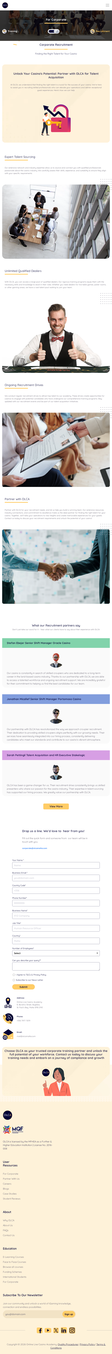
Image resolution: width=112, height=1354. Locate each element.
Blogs (6, 1188)
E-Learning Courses (13, 1256)
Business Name (19, 911)
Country (16, 936)
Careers (7, 1183)
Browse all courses (13, 1266)
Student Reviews (11, 1198)
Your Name (18, 860)
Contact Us (9, 1235)
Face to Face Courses (14, 1261)
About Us (8, 1225)
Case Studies (10, 1193)
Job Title (16, 923)
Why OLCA (8, 1220)
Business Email (19, 873)
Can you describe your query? (26, 960)
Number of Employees (23, 948)
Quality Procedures (68, 1344)
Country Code (19, 885)
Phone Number (19, 898)
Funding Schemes (12, 1271)
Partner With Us (11, 1178)
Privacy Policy (87, 1344)
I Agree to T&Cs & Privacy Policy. (31, 975)
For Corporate (10, 1173)
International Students (14, 1276)
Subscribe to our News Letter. (29, 980)
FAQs (5, 1230)
